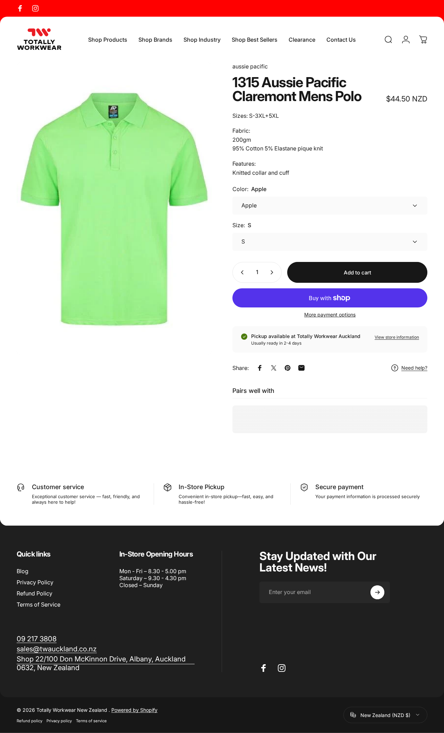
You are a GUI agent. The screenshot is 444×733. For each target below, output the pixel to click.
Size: (241, 225)
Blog (22, 571)
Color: (249, 189)
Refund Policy (34, 593)
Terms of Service (38, 604)
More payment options (330, 315)
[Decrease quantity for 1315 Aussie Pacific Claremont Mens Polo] (241, 272)
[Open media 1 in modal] (114, 208)
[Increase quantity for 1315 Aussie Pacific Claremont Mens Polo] (273, 272)
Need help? (414, 368)
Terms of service (91, 720)
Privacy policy (59, 720)
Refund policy (29, 720)
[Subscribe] (377, 592)
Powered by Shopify (134, 710)
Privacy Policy (35, 582)
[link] (106, 663)
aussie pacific (250, 66)
